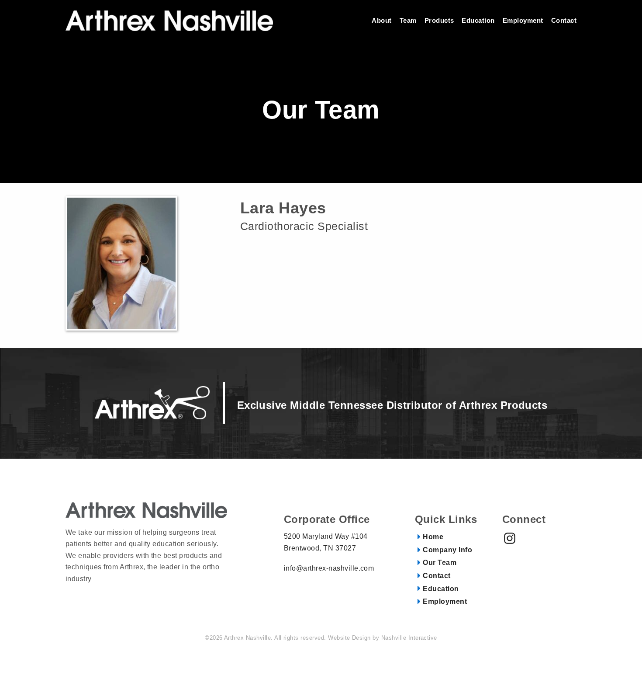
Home (433, 536)
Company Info (447, 550)
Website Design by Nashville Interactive (382, 637)
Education (441, 588)
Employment (445, 601)
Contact (436, 575)
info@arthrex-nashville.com (329, 568)
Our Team (439, 562)
